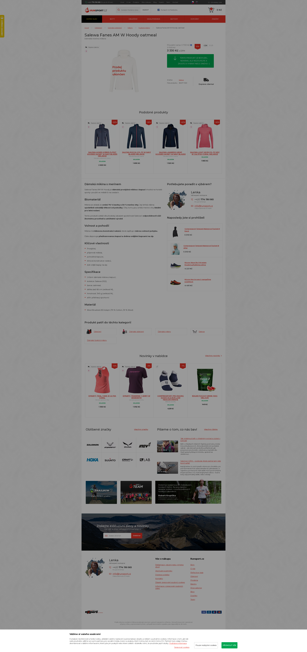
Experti (161, 2)
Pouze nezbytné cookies (206, 645)
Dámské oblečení (115, 28)
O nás (128, 2)
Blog (155, 2)
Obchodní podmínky (163, 571)
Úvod (122, 2)
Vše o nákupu (146, 2)
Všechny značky (141, 429)
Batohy (174, 19)
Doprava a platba (162, 575)
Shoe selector (196, 588)
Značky (215, 19)
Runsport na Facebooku (169, 10)
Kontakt (175, 2)
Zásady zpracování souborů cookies (170, 582)
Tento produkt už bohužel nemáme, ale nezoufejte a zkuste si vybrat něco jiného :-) (194, 61)
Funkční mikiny (144, 28)
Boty (112, 19)
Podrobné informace (178, 643)
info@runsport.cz (204, 206)
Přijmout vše (229, 645)
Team (168, 2)
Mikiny (130, 28)
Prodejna (136, 2)
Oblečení (133, 19)
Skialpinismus (153, 19)
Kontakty (159, 579)
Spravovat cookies (181, 647)
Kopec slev (91, 19)
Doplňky (195, 19)
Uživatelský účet (216, 2)
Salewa (181, 80)
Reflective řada (196, 573)
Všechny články (211, 429)
